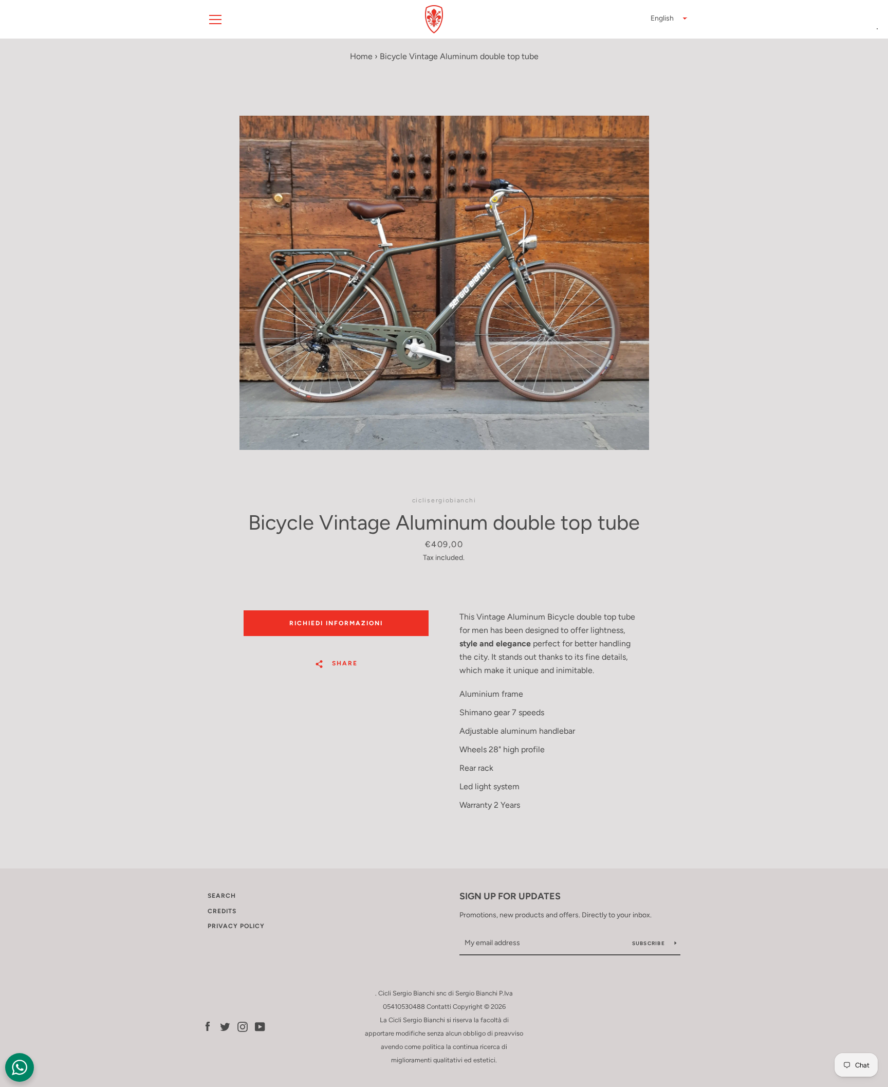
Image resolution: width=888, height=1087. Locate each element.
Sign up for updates (510, 896)
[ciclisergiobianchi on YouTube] (260, 1026)
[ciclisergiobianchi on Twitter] (225, 1026)
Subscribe (649, 943)
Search (222, 895)
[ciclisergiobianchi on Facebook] (207, 1026)
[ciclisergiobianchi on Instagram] (242, 1026)
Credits (222, 911)
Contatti (439, 1006)
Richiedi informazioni (336, 623)
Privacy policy (236, 926)
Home (361, 56)
